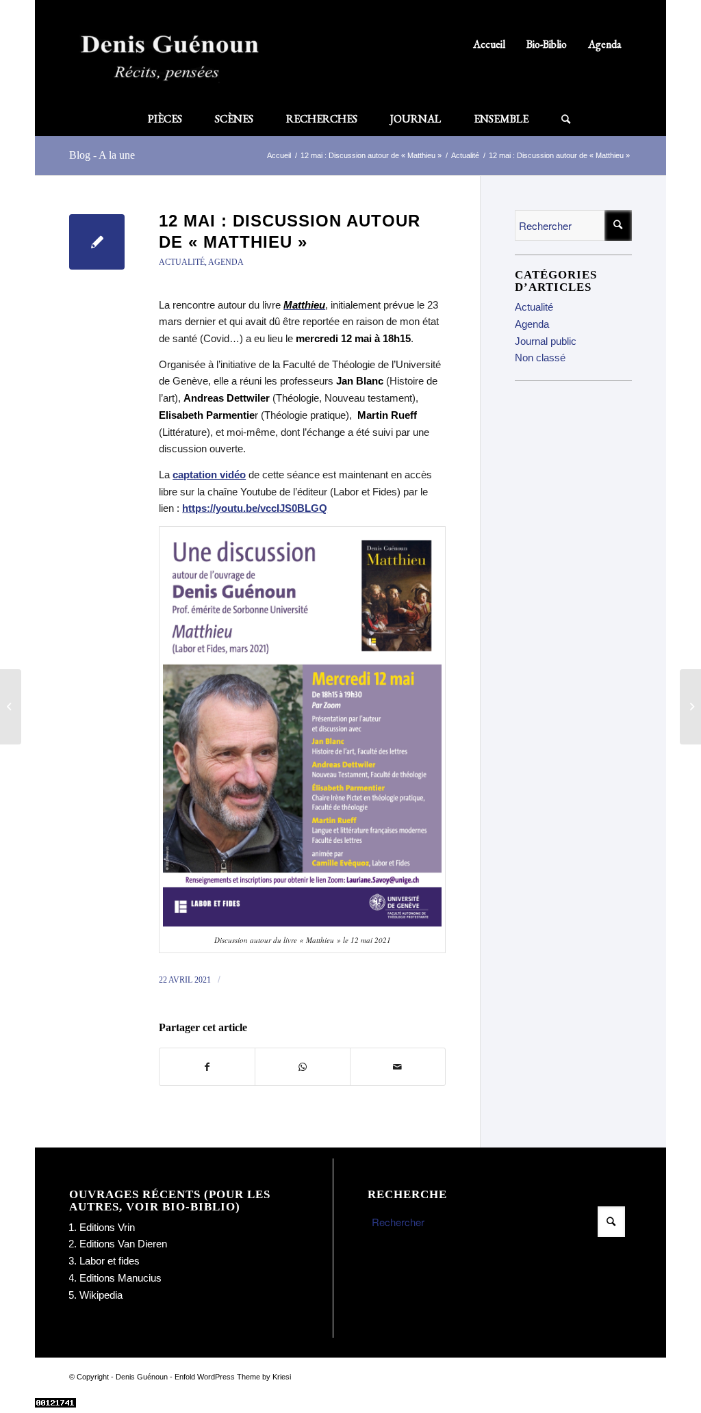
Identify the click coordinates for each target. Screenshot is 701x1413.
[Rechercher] (557, 119)
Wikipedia (101, 1295)
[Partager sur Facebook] (207, 1067)
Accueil (489, 44)
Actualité (182, 262)
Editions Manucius (120, 1278)
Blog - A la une (102, 155)
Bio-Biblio (546, 44)
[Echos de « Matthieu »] (10, 706)
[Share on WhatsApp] (302, 1067)
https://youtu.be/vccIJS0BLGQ (254, 508)
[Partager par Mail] (397, 1067)
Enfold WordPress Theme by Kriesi (233, 1377)
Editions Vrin (107, 1227)
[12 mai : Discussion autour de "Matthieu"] (97, 242)
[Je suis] (690, 706)
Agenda (605, 44)
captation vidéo (209, 474)
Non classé (540, 357)
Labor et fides (109, 1261)
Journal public (545, 341)
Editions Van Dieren (123, 1243)
